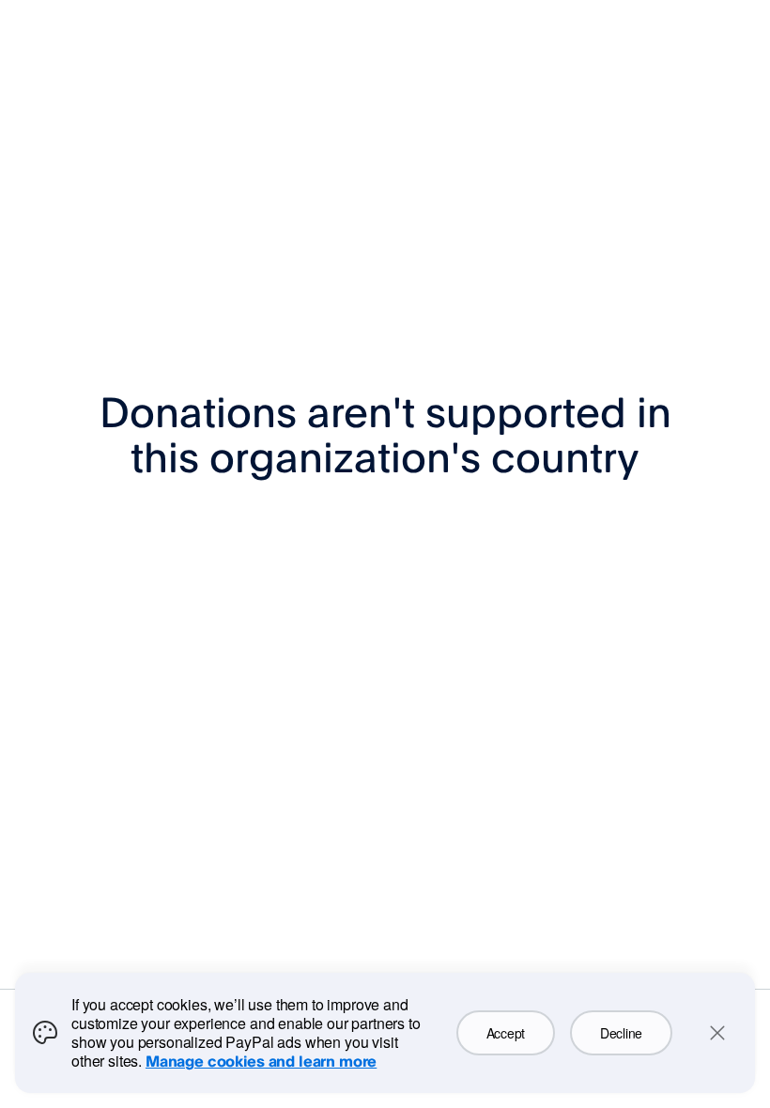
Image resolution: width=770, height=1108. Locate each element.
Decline (621, 1032)
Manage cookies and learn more (261, 1061)
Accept (505, 1032)
